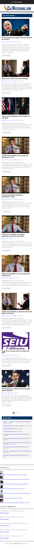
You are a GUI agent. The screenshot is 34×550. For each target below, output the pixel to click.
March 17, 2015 (15, 278)
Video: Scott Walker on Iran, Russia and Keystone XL (16, 274)
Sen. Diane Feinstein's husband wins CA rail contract (13, 474)
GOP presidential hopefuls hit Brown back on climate (17, 38)
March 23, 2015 (19, 81)
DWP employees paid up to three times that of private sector (15, 493)
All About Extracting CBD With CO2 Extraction (15, 446)
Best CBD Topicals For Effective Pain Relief (14, 455)
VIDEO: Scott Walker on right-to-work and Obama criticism (17, 312)
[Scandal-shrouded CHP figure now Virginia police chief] (1, 481)
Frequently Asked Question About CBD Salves (15, 434)
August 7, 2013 (13, 393)
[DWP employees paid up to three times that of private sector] (1, 490)
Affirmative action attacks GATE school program (12, 488)
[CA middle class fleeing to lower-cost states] (1, 494)
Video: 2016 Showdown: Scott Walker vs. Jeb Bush (16, 117)
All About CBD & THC (8, 428)
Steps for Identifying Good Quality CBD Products (15, 438)
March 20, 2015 (19, 120)
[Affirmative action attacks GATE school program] (1, 485)
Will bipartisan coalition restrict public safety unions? (16, 389)
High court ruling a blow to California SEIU (15, 352)
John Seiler (6, 238)
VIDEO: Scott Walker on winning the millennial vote (15, 156)
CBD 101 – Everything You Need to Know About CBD (17, 421)
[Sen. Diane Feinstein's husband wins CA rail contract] (1, 471)
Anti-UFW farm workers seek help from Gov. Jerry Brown (14, 479)
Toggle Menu (18, 2)
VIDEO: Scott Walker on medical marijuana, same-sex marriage (13, 235)
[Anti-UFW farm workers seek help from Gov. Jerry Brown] (1, 476)
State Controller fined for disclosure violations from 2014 (14, 502)
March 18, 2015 (15, 238)
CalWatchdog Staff (8, 81)
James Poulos (6, 41)
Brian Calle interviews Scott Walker (15, 78)
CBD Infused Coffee (8, 431)
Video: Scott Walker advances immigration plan (12, 196)
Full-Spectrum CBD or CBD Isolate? (12, 425)
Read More (7, 55)
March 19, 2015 (19, 199)
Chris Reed (6, 355)
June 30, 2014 (15, 355)
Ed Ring (5, 393)
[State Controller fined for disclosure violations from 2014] (1, 499)
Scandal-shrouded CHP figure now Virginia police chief (14, 484)
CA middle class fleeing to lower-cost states (11, 498)
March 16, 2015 (19, 315)
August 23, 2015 (17, 41)
